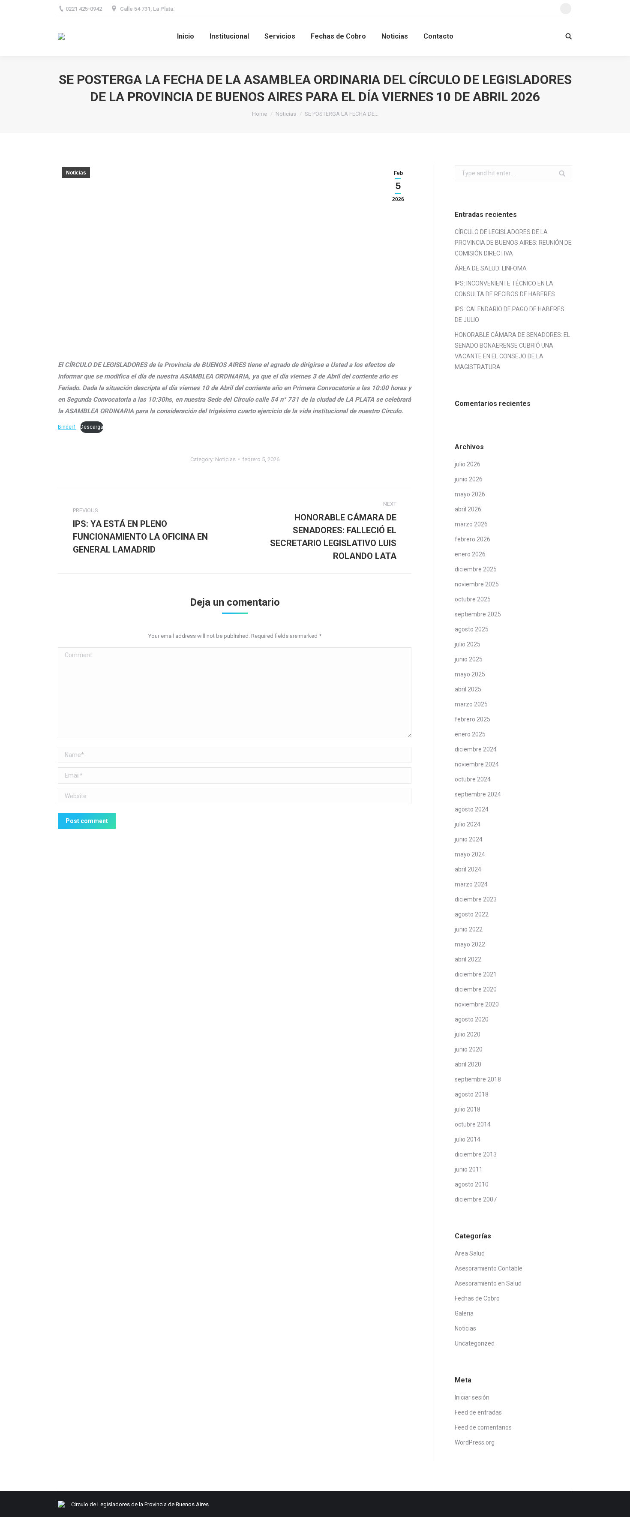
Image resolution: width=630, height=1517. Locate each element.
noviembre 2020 (477, 1004)
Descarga (91, 427)
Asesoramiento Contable (488, 1268)
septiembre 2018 (478, 1079)
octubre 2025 (473, 599)
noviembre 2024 (477, 764)
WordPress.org (475, 1442)
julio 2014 (467, 1139)
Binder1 (67, 427)
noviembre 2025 (477, 584)
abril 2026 (468, 509)
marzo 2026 (471, 524)
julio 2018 (467, 1109)
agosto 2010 (472, 1184)
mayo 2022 (470, 944)
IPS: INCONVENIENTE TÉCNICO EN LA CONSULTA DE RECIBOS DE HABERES (505, 288)
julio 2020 (467, 1034)
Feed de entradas (478, 1412)
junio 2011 (469, 1169)
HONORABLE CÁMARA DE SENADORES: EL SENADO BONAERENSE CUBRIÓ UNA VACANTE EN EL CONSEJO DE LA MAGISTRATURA (512, 350)
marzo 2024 (471, 884)
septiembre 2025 (478, 614)
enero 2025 (470, 734)
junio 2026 (469, 479)
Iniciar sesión (472, 1397)
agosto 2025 (472, 629)
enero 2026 (470, 554)
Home (259, 114)
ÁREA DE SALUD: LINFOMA (491, 268)
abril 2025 (468, 689)
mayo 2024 (470, 854)
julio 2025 (467, 644)
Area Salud (470, 1253)
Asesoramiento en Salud (488, 1283)
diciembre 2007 (476, 1199)
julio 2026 (467, 464)
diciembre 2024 (476, 749)
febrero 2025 (472, 719)
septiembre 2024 (478, 794)
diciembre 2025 (476, 569)
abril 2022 (468, 959)
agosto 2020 (472, 1019)
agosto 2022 (472, 914)
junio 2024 (469, 839)
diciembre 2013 (476, 1154)
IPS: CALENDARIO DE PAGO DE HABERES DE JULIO (509, 314)
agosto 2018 (472, 1094)
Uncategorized (475, 1343)
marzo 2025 (471, 704)
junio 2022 (469, 929)
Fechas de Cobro (477, 1298)
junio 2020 (469, 1049)
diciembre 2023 (476, 899)
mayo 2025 (470, 674)
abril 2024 (468, 869)
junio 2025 (469, 659)
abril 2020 (468, 1064)
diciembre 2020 (476, 989)
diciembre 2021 (476, 974)
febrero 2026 (472, 539)
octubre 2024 (473, 779)
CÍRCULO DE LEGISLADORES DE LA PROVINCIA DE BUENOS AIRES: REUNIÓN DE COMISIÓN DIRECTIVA (513, 242)
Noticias (286, 114)
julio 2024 (467, 824)
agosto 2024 (472, 809)
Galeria (464, 1313)
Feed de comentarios (483, 1427)
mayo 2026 (470, 494)
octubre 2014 (473, 1124)
